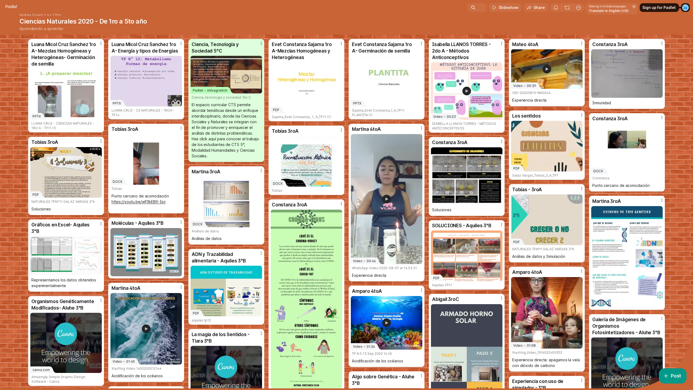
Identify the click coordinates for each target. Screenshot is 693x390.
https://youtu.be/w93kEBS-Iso (139, 201)
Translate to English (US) (609, 11)
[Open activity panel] (555, 7)
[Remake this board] (567, 7)
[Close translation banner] (634, 6)
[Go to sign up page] (685, 7)
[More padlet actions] (578, 7)
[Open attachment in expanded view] (627, 73)
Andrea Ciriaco (31, 15)
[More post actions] (101, 43)
